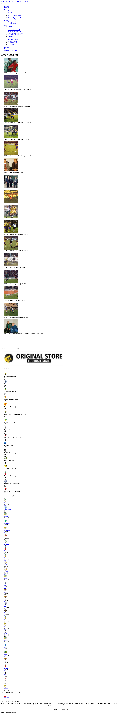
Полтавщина (12, 46)
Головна (6, 6)
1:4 (5, 505)
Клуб (5, 9)
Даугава (6, 585)
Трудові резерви (7, 509)
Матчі (6, 25)
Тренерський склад (13, 22)
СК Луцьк (6, 564)
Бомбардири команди (14, 17)
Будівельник (7, 523)
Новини (6, 7)
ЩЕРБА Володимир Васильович (11, 697)
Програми (7, 47)
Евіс (5, 606)
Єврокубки (11, 44)
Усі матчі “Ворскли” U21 (15, 31)
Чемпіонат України (13, 39)
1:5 (5, 656)
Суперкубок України (14, 42)
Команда (6, 20)
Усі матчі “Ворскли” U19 (15, 33)
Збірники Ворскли (13, 19)
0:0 (5, 533)
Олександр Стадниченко (11, 50)
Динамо (6, 647)
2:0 (5, 546)
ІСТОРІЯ (10, 12)
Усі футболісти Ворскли (15, 15)
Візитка (10, 11)
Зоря (5, 681)
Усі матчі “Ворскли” (14, 30)
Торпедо (6, 571)
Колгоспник (6, 502)
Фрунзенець (6, 544)
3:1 (5, 684)
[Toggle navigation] (1, 3)
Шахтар (6, 537)
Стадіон (10, 14)
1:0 (5, 519)
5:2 (5, 670)
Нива (5, 654)
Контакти (7, 49)
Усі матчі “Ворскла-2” (14, 34)
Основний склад (13, 23)
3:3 (5, 615)
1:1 (5, 574)
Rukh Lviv (6, 675)
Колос (5, 557)
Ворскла (6, 592)
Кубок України (12, 41)
